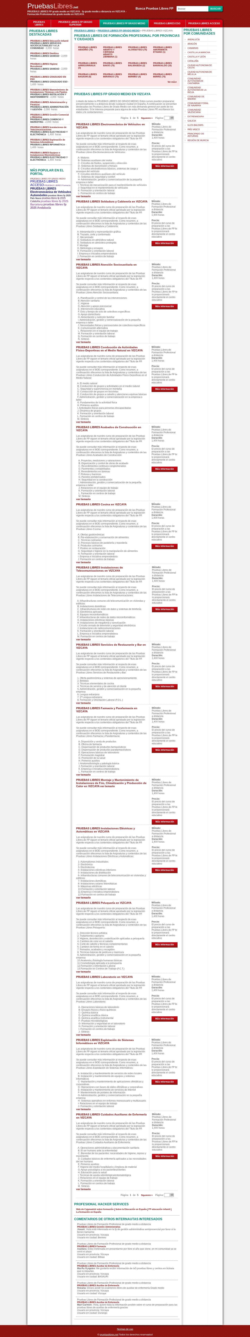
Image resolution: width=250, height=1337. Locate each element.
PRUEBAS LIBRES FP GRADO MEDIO (124, 23)
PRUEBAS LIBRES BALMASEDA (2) (137, 64)
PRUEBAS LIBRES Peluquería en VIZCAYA (103, 902)
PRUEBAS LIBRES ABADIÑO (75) (87, 48)
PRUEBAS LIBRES (39, 23)
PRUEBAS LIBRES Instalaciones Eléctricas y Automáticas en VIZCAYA (105, 830)
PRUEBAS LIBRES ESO (167, 23)
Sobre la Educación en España (131, 1209)
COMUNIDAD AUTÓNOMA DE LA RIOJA (197, 89)
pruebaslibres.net (109, 1334)
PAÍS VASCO (194, 129)
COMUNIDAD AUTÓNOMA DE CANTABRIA (195, 80)
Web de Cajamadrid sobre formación (95, 1209)
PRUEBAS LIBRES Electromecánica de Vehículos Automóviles (50, 192)
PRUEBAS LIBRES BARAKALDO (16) (162, 64)
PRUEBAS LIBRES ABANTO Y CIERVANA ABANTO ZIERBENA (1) (112, 52)
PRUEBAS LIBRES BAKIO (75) (112, 64)
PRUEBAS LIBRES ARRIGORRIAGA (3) (87, 65)
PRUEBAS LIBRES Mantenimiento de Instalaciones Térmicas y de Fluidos (49, 91)
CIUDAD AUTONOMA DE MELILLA (200, 73)
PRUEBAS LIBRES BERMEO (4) (137, 75)
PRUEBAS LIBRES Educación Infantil (49, 41)
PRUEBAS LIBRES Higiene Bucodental (43, 65)
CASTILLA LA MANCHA (199, 52)
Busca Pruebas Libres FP (156, 8)
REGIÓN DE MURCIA (198, 140)
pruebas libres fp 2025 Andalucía (48, 206)
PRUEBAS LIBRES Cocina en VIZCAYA (101, 504)
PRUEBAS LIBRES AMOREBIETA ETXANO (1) (162, 49)
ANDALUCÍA (194, 39)
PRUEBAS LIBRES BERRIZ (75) (162, 75)
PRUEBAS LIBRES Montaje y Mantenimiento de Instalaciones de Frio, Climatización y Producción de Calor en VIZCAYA (111, 783)
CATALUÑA (193, 61)
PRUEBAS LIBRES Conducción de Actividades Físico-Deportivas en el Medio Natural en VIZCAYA (109, 349)
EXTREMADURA (196, 116)
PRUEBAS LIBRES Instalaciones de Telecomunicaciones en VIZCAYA (99, 569)
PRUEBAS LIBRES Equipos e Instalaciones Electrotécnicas (45, 153)
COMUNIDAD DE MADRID (196, 97)
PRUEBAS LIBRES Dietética (44, 53)
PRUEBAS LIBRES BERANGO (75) (112, 75)
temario (86, 196)
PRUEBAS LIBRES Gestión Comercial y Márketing (49, 116)
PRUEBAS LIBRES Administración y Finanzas (48, 103)
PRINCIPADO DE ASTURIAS (196, 134)
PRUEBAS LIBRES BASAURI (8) (87, 75)
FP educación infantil (159, 1209)
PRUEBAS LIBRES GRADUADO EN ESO (48, 78)
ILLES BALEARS (195, 125)
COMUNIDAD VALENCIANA (194, 111)
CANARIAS (193, 48)
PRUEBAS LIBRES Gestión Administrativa (98, 1227)
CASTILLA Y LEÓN (197, 56)
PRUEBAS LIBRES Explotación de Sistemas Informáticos (47, 141)
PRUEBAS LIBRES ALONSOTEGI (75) (137, 48)
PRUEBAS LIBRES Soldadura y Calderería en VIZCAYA (111, 201)
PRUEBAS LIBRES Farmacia (57, 185)
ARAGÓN (192, 44)
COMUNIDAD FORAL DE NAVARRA (198, 104)
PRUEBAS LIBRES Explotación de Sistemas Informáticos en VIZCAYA (105, 1041)
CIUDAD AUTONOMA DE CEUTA (200, 66)
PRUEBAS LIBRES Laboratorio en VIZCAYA (104, 976)
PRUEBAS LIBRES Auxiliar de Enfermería (98, 1266)
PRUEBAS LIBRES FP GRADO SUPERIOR (75, 23)
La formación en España (88, 1212)
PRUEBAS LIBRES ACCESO (204, 23)
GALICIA (192, 121)
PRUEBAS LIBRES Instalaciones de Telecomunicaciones (48, 128)
